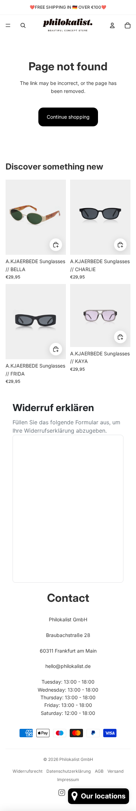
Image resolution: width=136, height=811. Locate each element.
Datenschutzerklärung (68, 771)
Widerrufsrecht (28, 771)
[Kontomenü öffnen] (112, 25)
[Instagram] (62, 792)
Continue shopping (68, 117)
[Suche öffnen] (23, 25)
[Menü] (8, 25)
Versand (115, 771)
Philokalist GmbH (76, 759)
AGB (99, 771)
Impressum (68, 779)
